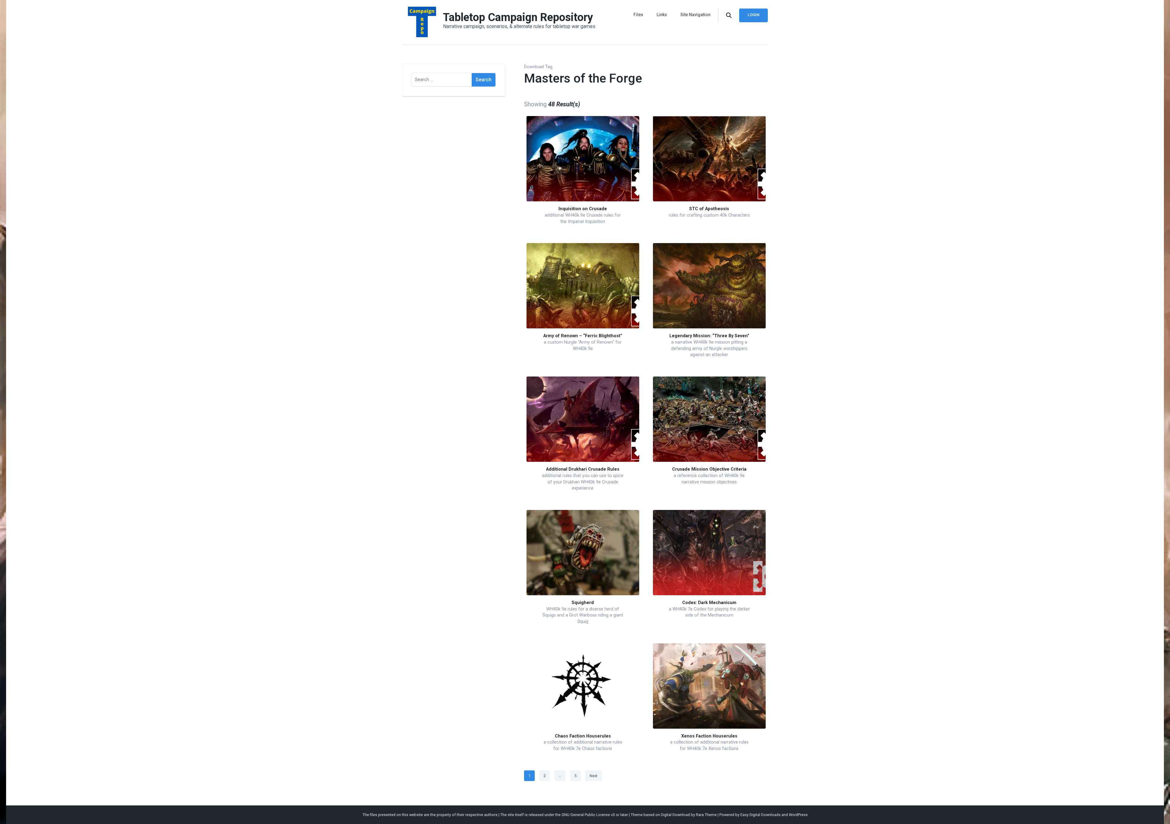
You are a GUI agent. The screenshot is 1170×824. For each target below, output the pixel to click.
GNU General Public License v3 (588, 814)
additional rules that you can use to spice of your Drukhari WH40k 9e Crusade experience (582, 482)
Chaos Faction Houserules (583, 736)
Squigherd (583, 602)
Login (753, 14)
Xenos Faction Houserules (709, 736)
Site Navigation (695, 14)
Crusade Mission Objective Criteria (709, 469)
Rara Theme (706, 814)
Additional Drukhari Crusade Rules (582, 469)
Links (662, 14)
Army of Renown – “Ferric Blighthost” (582, 335)
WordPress (798, 814)
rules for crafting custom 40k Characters (709, 215)
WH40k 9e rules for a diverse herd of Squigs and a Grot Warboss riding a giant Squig (583, 615)
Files (638, 14)
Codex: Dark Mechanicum (709, 602)
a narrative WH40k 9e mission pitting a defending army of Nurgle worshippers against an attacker (709, 348)
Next (593, 775)
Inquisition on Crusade (582, 208)
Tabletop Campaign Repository (518, 17)
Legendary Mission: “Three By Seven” (709, 335)
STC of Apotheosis (709, 208)
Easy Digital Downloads (760, 814)
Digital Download (675, 814)
